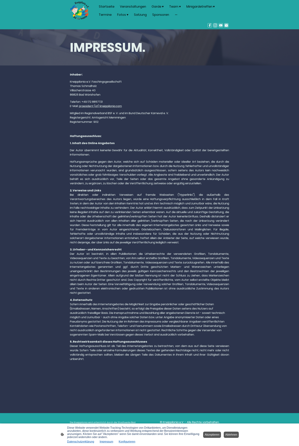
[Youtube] (221, 25)
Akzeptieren (212, 434)
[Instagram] (215, 25)
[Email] (226, 25)
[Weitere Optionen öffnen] (176, 14)
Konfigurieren (127, 441)
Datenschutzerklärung (80, 441)
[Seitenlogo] (79, 10)
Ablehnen (231, 434)
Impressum (106, 441)
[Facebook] (210, 25)
